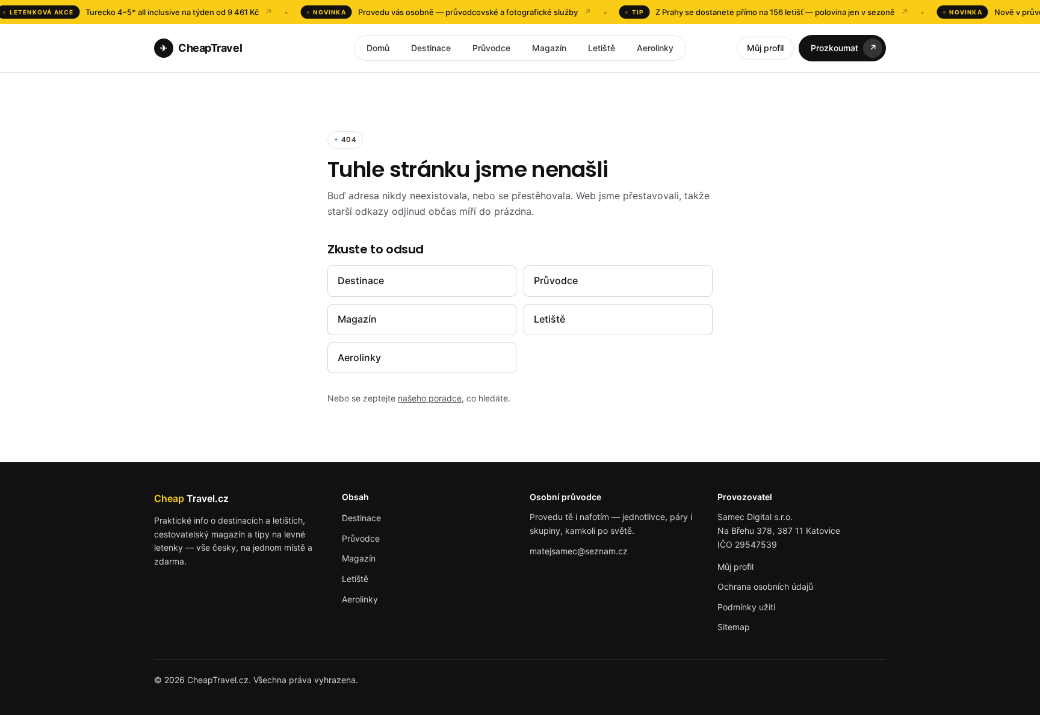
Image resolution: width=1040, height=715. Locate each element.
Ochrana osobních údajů (765, 586)
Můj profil (765, 48)
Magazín (549, 48)
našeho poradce (430, 398)
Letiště (601, 48)
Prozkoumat (844, 48)
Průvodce (491, 48)
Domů (378, 48)
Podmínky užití (746, 607)
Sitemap (733, 627)
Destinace (431, 48)
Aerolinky (655, 48)
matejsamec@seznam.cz (579, 551)
